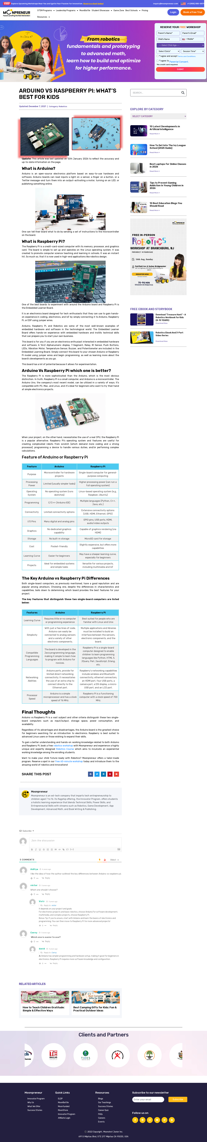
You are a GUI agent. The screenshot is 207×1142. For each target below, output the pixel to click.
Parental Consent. (179, 61)
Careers (101, 1118)
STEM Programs (44, 10)
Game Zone (118, 10)
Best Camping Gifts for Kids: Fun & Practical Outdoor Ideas (95, 1009)
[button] (90, 774)
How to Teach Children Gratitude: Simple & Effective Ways (43, 1009)
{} (67, 849)
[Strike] (44, 849)
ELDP (60, 1098)
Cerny (54, 953)
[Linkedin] (142, 1120)
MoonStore (63, 1110)
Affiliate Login (64, 1118)
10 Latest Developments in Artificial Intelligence (165, 127)
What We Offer (33, 1106)
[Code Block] (60, 849)
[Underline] (40, 849)
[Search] (182, 92)
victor (54, 905)
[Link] (63, 849)
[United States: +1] (184, 39)
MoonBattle (85, 10)
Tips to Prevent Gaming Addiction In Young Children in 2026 (166, 185)
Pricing (145, 10)
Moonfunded (63, 1106)
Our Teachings (104, 1102)
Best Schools (131, 10)
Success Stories (34, 1110)
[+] (72, 849)
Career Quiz (103, 1110)
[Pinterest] (172, 1120)
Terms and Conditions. (186, 56)
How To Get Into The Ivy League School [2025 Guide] (168, 146)
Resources (42, 17)
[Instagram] (150, 1120)
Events (101, 1122)
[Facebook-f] (135, 1120)
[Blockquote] (56, 849)
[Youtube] (157, 1120)
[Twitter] (164, 1120)
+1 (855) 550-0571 (195, 4)
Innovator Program (36, 1098)
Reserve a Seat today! (93, 4)
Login (173, 12)
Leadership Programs (65, 10)
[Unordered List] (52, 849)
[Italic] (36, 849)
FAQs (100, 1114)
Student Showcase (100, 10)
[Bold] (32, 849)
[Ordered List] (48, 849)
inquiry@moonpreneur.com (165, 4)
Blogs (100, 1098)
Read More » (155, 134)
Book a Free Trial (192, 12)
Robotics (63, 106)
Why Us (30, 1102)
